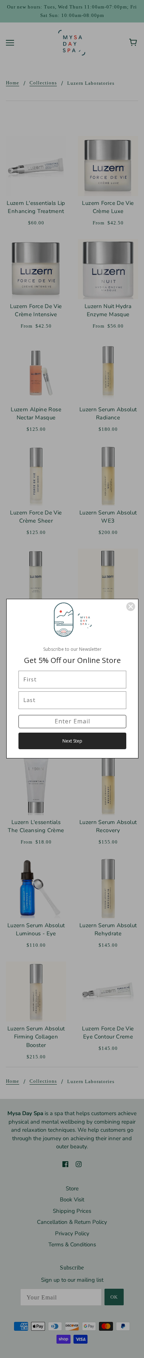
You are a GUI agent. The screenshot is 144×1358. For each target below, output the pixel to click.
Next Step (72, 741)
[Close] (130, 606)
